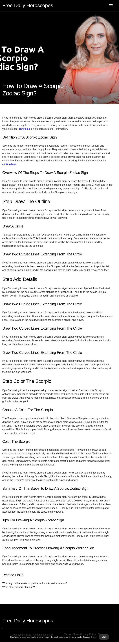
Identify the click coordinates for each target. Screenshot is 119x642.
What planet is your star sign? (18, 587)
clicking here (9, 164)
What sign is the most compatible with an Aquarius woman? (34, 583)
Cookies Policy (90, 637)
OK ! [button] (104, 637)
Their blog (24, 129)
